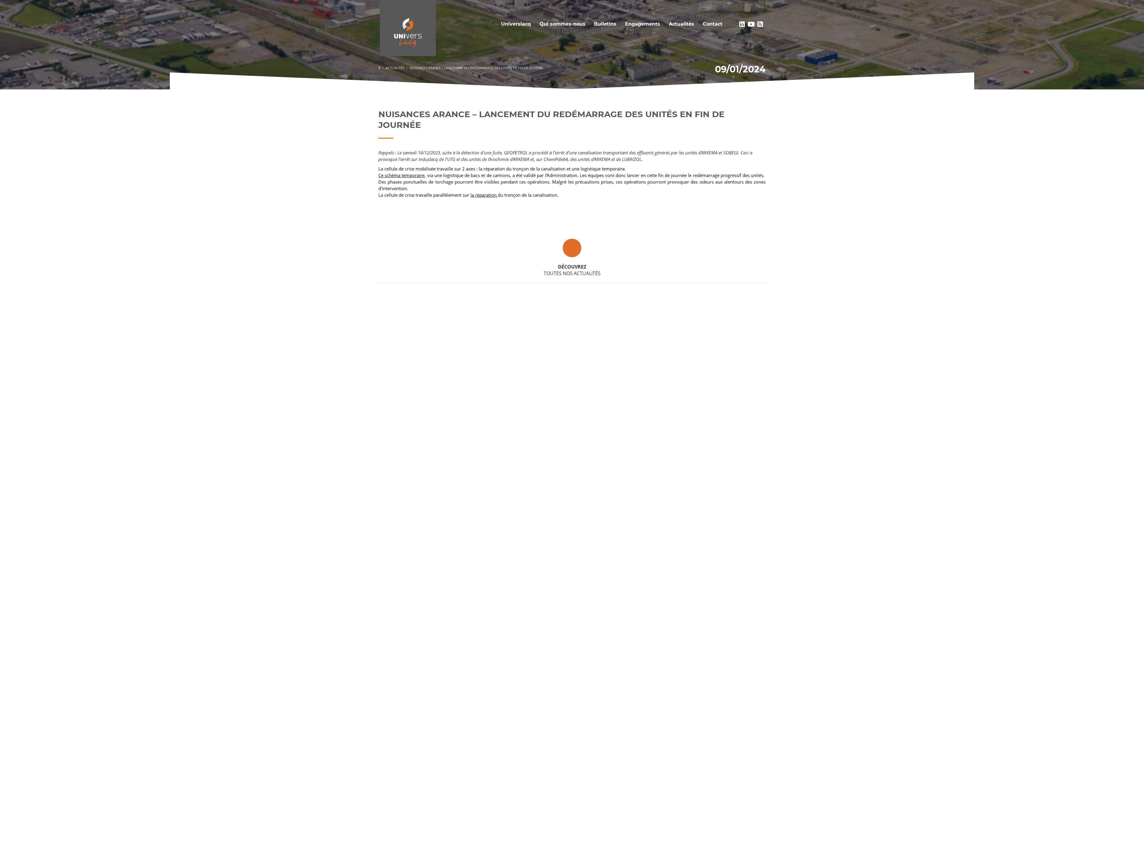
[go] (758, 6)
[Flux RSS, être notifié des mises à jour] (760, 24)
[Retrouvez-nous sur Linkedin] (742, 24)
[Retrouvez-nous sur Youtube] (751, 24)
